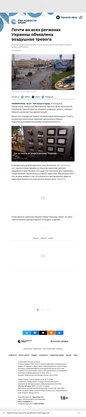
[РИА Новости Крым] (24, 22)
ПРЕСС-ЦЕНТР (24, 355)
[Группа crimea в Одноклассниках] (51, 333)
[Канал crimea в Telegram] (27, 333)
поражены (61, 179)
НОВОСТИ (13, 355)
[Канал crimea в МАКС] (59, 333)
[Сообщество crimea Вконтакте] (35, 333)
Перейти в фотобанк (31, 91)
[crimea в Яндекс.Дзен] (43, 333)
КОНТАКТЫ (43, 355)
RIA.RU (68, 355)
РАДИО (34, 355)
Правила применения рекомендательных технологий (38, 375)
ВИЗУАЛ (59, 349)
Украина (35, 238)
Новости (43, 238)
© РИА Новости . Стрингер (18, 91)
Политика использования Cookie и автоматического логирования (42, 371)
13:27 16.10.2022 (16, 50)
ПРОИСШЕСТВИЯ (49, 349)
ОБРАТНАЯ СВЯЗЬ (57, 355)
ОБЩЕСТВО (37, 349)
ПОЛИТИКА (27, 349)
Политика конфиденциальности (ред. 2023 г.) (34, 373)
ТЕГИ (75, 355)
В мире (50, 238)
